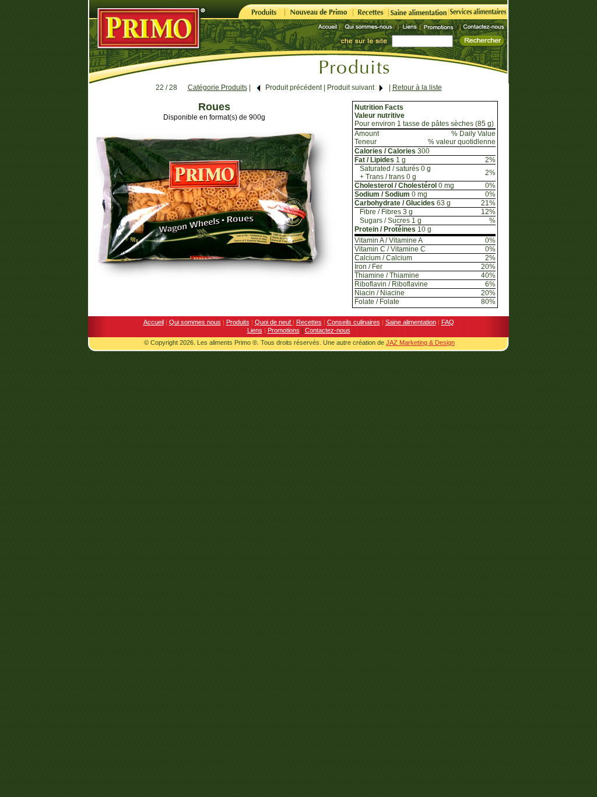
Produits (238, 322)
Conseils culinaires (353, 322)
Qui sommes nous (195, 322)
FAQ (447, 322)
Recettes (309, 322)
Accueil (153, 322)
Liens (254, 330)
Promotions (284, 330)
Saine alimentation (410, 322)
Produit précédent (293, 87)
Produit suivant (350, 87)
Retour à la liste (417, 87)
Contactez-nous (327, 330)
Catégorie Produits (217, 87)
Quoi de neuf (274, 322)
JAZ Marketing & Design (420, 342)
